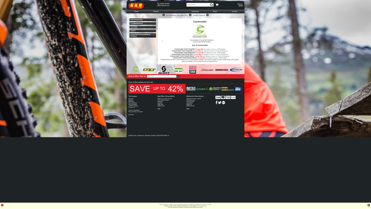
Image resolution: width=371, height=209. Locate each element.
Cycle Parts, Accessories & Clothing (140, 35)
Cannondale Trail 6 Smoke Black (182, 56)
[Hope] (178, 73)
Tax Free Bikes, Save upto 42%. (177, 15)
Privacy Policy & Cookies (135, 111)
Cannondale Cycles (200, 37)
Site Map (131, 114)
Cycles (132, 31)
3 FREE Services (133, 106)
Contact (234, 11)
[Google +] (223, 103)
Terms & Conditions (134, 110)
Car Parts (133, 27)
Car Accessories (136, 20)
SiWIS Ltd (166, 135)
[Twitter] (219, 103)
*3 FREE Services (199, 15)
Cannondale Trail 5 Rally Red (184, 52)
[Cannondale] (134, 73)
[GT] (149, 73)
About (215, 11)
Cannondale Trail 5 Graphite (184, 49)
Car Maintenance (136, 23)
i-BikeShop (147, 135)
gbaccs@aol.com (163, 5)
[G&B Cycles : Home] (142, 6)
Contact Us (215, 59)
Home (136, 11)
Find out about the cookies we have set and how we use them (185, 207)
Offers (176, 11)
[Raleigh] (207, 73)
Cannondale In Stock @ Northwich (202, 40)
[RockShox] (192, 73)
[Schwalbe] (236, 73)
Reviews (130, 100)
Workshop (195, 11)
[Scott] (163, 73)
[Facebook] (216, 103)
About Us (131, 98)
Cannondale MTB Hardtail (202, 42)
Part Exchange (132, 104)
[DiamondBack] (221, 73)
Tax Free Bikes (132, 103)
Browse (156, 11)
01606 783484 (164, 4)
